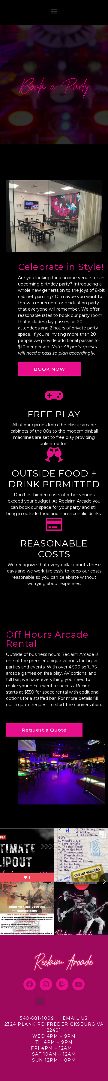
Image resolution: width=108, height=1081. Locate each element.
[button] (54, 11)
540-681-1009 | (41, 1018)
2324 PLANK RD (25, 1024)
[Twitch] (62, 984)
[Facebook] (29, 984)
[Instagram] (46, 984)
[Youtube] (78, 984)
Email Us (75, 1018)
